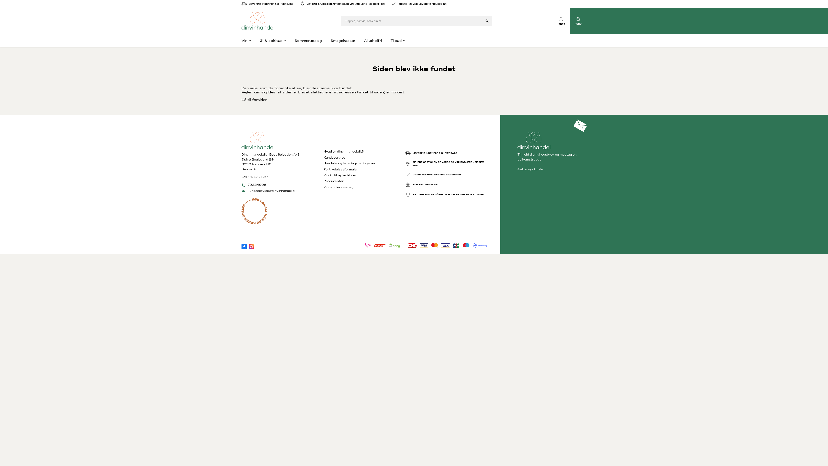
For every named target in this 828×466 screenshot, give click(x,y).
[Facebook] (244, 246)
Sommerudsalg (308, 41)
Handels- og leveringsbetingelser (349, 163)
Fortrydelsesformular (340, 169)
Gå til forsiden (255, 100)
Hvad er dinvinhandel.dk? (343, 151)
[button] (578, 21)
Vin (245, 41)
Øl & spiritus (271, 41)
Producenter (333, 181)
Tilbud (396, 41)
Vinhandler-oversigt (339, 187)
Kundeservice (334, 157)
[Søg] (487, 21)
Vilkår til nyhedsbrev (340, 175)
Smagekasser (343, 41)
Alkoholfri (373, 41)
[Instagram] (251, 246)
